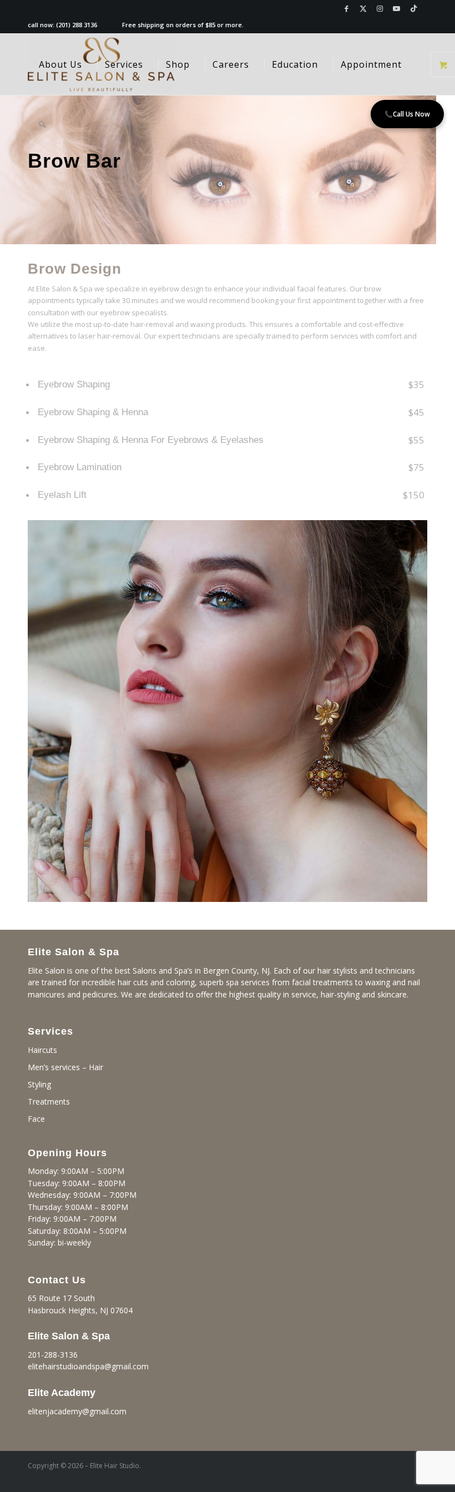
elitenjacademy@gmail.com (77, 1411)
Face (36, 1118)
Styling (39, 1084)
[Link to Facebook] (346, 8)
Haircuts (42, 1050)
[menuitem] (60, 64)
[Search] (42, 125)
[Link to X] (363, 8)
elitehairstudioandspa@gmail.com (88, 1366)
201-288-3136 (53, 1354)
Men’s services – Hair (65, 1067)
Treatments (49, 1101)
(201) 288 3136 (76, 25)
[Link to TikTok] (413, 8)
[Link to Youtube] (396, 8)
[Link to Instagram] (380, 8)
